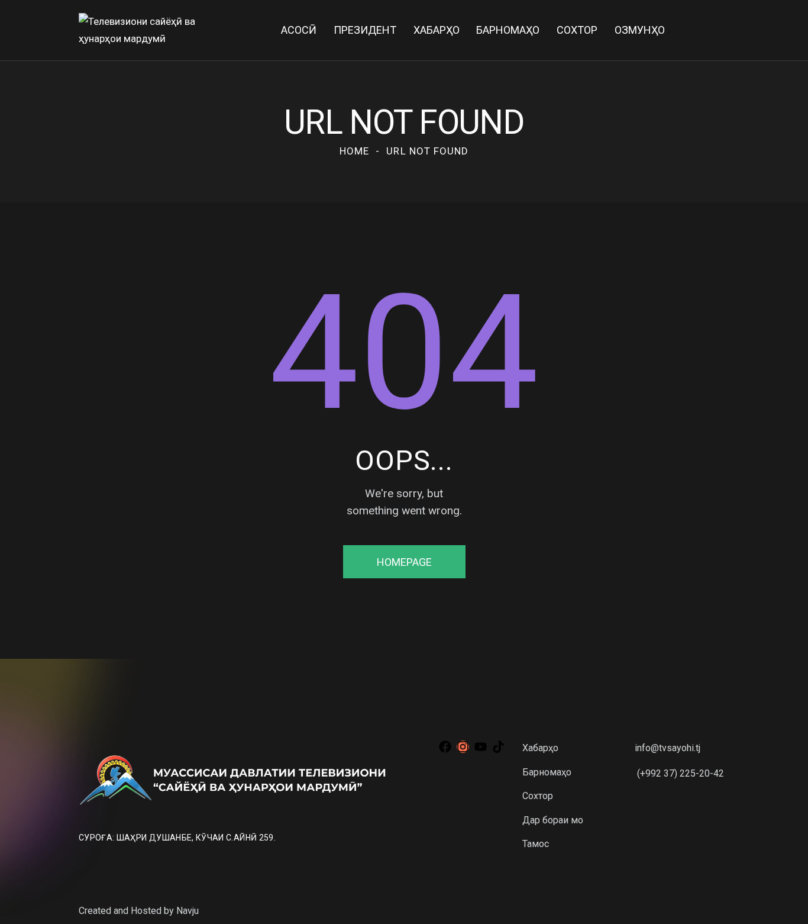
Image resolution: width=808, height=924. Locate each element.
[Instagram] (463, 747)
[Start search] (721, 32)
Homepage (404, 562)
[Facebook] (445, 747)
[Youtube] (480, 747)
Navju (187, 910)
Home (354, 151)
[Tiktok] (498, 747)
